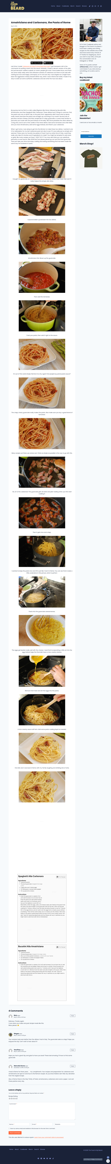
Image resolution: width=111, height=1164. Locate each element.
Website (57, 1124)
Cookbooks (65, 6)
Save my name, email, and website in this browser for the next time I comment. (32, 1128)
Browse (84, 6)
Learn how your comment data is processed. (49, 1137)
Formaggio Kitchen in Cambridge (40, 179)
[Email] (50, 1158)
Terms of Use (98, 1159)
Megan (16, 1034)
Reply (72, 1015)
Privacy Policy (87, 1159)
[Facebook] (98, 6)
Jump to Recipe (37, 63)
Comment (13, 1104)
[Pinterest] (101, 6)
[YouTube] (95, 6)
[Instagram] (92, 6)
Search (78, 6)
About (58, 6)
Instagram (83, 61)
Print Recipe (49, 63)
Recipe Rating (13, 1096)
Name (11, 1124)
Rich (15, 1015)
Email (34, 1124)
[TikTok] (89, 6)
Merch (72, 6)
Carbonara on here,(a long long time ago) (36, 66)
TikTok (90, 61)
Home (53, 6)
